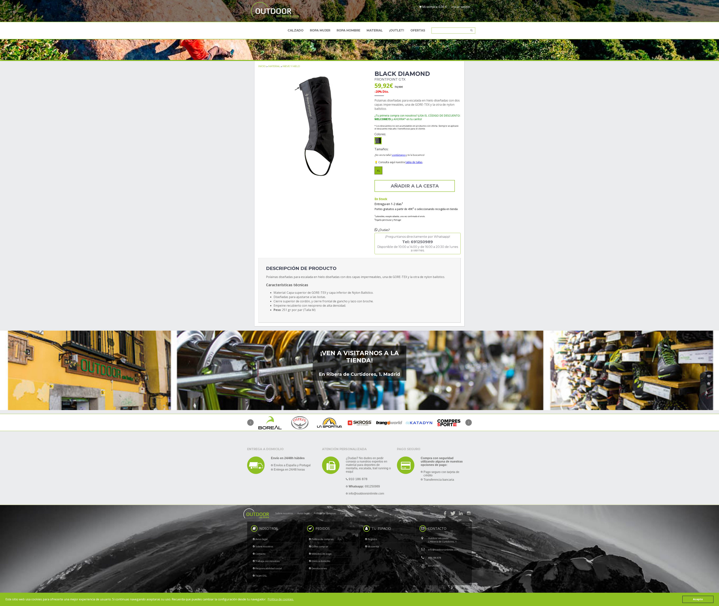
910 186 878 (358, 479)
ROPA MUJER (320, 30)
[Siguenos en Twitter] (453, 513)
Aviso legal (303, 513)
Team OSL (261, 575)
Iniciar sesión (460, 7)
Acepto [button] (698, 599)
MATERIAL (375, 30)
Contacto (345, 513)
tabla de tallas (414, 162)
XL (378, 170)
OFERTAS (417, 30)
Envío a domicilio (321, 561)
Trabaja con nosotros (267, 561)
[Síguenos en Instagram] (468, 513)
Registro (372, 539)
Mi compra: (434, 7)
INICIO (262, 66)
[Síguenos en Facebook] (445, 513)
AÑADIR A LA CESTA (415, 186)
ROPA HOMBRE (348, 30)
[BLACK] (378, 140)
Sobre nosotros (284, 513)
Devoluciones (319, 568)
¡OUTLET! (396, 30)
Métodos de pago (322, 553)
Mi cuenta (373, 546)
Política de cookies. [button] (281, 599)
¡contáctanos (399, 155)
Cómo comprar (320, 546)
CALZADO (296, 30)
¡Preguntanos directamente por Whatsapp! (417, 243)
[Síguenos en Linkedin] (461, 513)
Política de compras (325, 513)
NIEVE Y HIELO (291, 66)
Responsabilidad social (268, 568)
